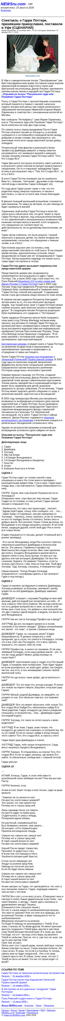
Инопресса (32, 1012)
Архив (22, 1010)
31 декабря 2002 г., (22, 976)
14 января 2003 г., (21, 985)
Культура (6, 10)
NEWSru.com (13, 4)
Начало (5, 1010)
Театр (38, 1005)
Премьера (49, 1005)
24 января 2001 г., (21, 995)
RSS (43, 1010)
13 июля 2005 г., (21, 1001)
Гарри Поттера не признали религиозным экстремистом (33, 973)
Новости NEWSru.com (14, 1015)
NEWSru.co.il (8, 1012)
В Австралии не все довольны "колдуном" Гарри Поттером (29, 990)
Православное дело (32, 75)
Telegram (51, 1010)
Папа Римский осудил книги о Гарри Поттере (27, 998)
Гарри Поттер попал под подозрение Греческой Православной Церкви (28, 981)
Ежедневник (33, 1010)
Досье (14, 1010)
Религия (6, 976)
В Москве (20, 1012)
